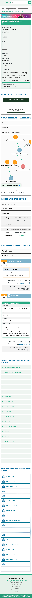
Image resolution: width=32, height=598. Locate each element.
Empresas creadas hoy (16, 582)
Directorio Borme (16, 586)
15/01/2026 (21, 224)
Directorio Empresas (16, 584)
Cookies (16, 591)
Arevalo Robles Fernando (21, 218)
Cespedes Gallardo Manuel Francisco (21, 229)
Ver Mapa (4, 49)
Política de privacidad (16, 590)
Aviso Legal (16, 588)
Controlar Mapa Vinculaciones (10, 185)
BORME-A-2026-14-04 (24, 283)
